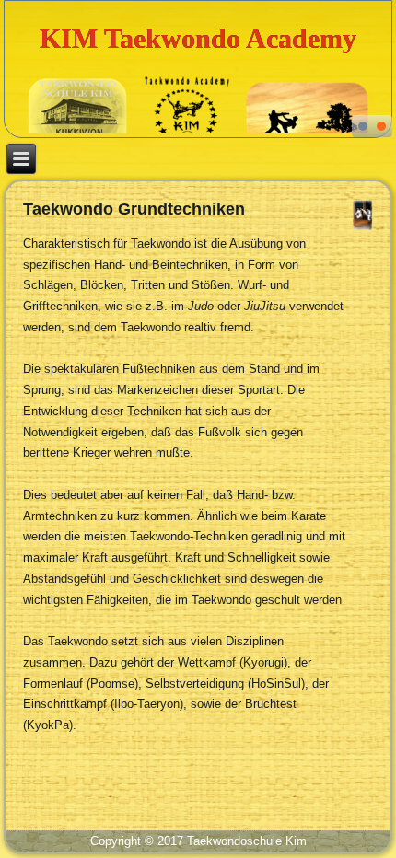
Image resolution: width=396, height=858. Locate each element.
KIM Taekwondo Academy (198, 38)
